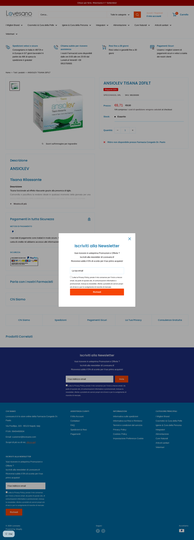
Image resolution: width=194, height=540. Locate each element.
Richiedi (97, 292)
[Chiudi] (129, 239)
